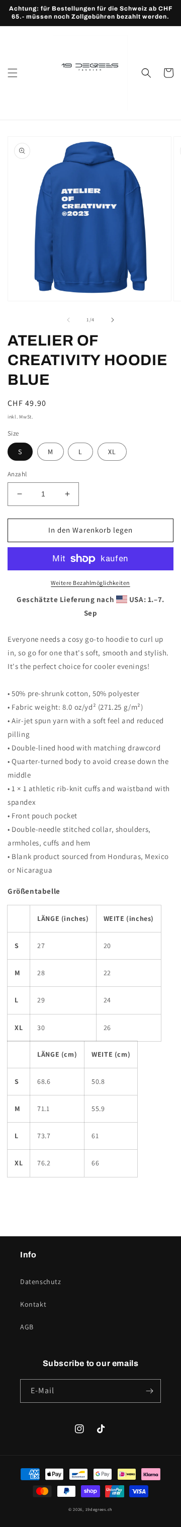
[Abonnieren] (149, 1391)
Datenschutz (40, 1281)
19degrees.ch (99, 1509)
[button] (13, 73)
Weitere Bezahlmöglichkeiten (90, 582)
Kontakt (33, 1304)
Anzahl (17, 474)
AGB (27, 1326)
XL (112, 451)
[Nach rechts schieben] (113, 320)
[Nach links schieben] (68, 320)
